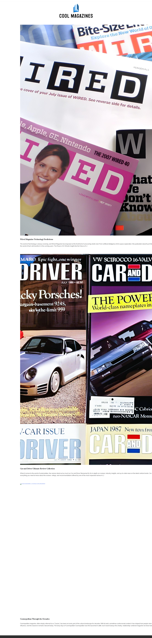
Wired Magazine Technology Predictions (36, 239)
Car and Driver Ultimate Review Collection (37, 469)
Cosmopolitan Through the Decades (35, 619)
